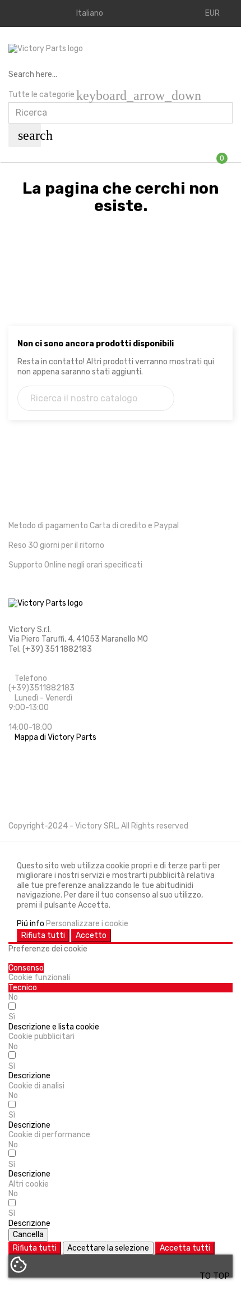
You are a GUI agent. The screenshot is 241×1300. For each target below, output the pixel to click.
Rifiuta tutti (43, 935)
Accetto (91, 935)
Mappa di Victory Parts (55, 737)
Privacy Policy (33, 793)
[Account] (21, 13)
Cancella (28, 1234)
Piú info (30, 923)
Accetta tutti (185, 1248)
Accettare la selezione (108, 1248)
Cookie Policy (32, 775)
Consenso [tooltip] (26, 968)
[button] (53, 1027)
